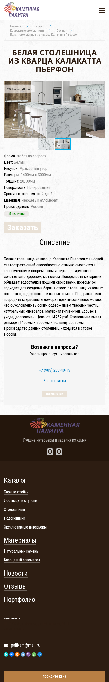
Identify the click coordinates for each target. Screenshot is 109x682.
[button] (101, 85)
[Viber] (28, 654)
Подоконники (14, 518)
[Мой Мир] (39, 654)
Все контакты (54, 381)
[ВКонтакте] (11, 654)
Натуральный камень (21, 551)
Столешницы (14, 509)
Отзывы (15, 586)
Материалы (20, 540)
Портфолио (19, 600)
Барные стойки (16, 492)
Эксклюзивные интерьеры (25, 527)
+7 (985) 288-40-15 (54, 370)
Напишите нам (54, 393)
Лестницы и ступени (20, 500)
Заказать (22, 227)
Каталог (15, 480)
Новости (16, 573)
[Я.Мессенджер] (6, 654)
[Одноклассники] (17, 654)
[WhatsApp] (34, 654)
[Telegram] (23, 654)
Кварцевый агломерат (22, 560)
